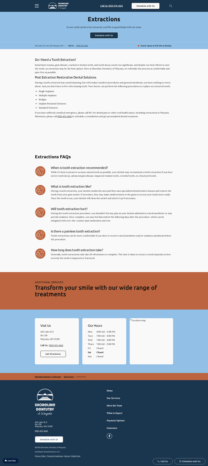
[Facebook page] (109, 436)
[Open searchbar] (170, 5)
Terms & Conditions (55, 456)
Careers (67, 456)
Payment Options (116, 420)
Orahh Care (75, 456)
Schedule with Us (145, 5)
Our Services (113, 398)
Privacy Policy (40, 456)
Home (110, 390)
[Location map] (151, 341)
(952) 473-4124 (82, 46)
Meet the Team (114, 405)
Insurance (112, 428)
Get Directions (53, 353)
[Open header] (37, 5)
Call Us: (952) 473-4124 (111, 5)
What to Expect (114, 413)
